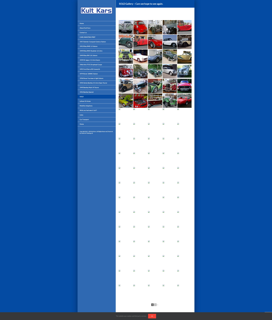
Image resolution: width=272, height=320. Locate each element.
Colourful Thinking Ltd (87, 133)
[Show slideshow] (155, 300)
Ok (152, 316)
